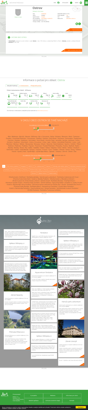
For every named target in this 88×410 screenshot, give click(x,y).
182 (67, 15)
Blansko (27, 136)
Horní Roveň (40, 140)
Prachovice (38, 146)
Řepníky (10, 148)
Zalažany (58, 151)
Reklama (52, 395)
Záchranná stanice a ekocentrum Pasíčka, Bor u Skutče (49, 184)
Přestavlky (59, 146)
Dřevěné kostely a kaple (35, 170)
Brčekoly (58, 136)
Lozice (74, 142)
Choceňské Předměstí (19, 138)
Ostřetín (73, 144)
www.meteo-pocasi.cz (42, 110)
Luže (78, 142)
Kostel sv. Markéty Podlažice (40, 179)
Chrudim (43, 17)
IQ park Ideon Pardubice (66, 186)
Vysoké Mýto (31, 151)
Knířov (77, 140)
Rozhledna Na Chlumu (74, 184)
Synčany (32, 150)
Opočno (67, 144)
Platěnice (11, 146)
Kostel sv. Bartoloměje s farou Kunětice (19, 184)
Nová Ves (49, 144)
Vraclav (14, 151)
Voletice (78, 150)
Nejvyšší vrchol (65, 170)
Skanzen (48, 166)
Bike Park (74, 170)
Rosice (22, 148)
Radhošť (71, 146)
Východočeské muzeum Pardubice (67, 188)
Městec (22, 144)
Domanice (61, 138)
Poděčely (25, 146)
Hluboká (17, 140)
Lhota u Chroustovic (35, 142)
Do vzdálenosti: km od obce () (37, 155)
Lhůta (44, 142)
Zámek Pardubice (50, 188)
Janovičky (58, 140)
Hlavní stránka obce (77, 30)
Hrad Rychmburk (69, 181)
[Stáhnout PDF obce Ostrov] (77, 24)
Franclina (10, 140)
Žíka (75, 151)
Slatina (48, 148)
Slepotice (54, 148)
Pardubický (43, 13)
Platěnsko (18, 146)
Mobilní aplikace (33, 400)
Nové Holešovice (58, 144)
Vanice (68, 150)
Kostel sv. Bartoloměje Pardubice (19, 188)
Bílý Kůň (21, 136)
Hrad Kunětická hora (37, 188)
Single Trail (81, 170)
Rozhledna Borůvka (57, 181)
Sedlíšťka (36, 148)
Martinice (9, 144)
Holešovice (24, 140)
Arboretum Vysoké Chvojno (14, 183)
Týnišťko (55, 150)
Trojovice (38, 150)
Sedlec (30, 148)
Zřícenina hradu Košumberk (22, 179)
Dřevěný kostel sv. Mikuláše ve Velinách (62, 179)
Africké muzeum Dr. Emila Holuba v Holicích (26, 181)
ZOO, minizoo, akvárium (13, 166)
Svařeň (17, 150)
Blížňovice (34, 136)
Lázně (58, 170)
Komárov (10, 142)
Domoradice (69, 138)
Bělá (9, 136)
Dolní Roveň (53, 138)
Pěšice (79, 144)
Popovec (31, 146)
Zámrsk (64, 151)
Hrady (13, 170)
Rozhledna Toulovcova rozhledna (50, 190)
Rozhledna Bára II (35, 186)
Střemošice (10, 150)
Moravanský (29, 144)
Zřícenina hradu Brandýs (21, 186)
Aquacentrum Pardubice (49, 186)
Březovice (65, 136)
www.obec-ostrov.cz (70, 18)
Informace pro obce (72, 395)
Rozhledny (6, 170)
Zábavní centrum (42, 173)
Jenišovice (71, 140)
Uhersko (61, 150)
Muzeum (34, 173)
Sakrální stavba (52, 173)
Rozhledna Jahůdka (33, 177)
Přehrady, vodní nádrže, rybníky (60, 166)
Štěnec (64, 148)
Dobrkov (45, 138)
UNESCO (30, 166)
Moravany (37, 144)
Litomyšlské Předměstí (64, 142)
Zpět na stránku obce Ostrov (75, 50)
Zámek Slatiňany (46, 183)
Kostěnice (17, 142)
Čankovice (76, 136)
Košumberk (24, 142)
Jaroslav (65, 140)
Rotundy (46, 170)
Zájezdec (52, 151)
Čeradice (8, 138)
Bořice (52, 136)
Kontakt (72, 400)
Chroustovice (31, 138)
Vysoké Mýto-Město (42, 151)
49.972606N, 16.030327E (46, 18)
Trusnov (44, 150)
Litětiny (54, 142)
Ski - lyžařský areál (39, 166)
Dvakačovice (77, 138)
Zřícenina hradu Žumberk (32, 183)
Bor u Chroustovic (43, 136)
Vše (4, 166)
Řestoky (16, 148)
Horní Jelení (32, 140)
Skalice (42, 148)
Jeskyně (52, 170)
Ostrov (37, 8)
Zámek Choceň (45, 181)
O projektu (33, 395)
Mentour (16, 144)
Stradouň (76, 148)
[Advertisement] (44, 67)
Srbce (59, 148)
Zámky (18, 170)
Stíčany (70, 148)
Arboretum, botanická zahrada (77, 166)
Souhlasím (81, 407)
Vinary (73, 150)
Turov (50, 150)
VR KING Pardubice (33, 190)
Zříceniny (25, 170)
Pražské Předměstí (49, 146)
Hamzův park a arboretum (48, 177)
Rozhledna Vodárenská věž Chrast (67, 177)
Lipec (48, 142)
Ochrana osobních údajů (53, 400)
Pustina (65, 146)
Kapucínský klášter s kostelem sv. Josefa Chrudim (67, 183)
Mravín (43, 144)
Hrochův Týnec (50, 140)
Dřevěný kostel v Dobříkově (17, 177)
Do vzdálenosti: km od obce (38, 125)
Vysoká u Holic (21, 151)
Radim (77, 146)
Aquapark (23, 166)
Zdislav (70, 151)
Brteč (70, 136)
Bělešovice (15, 136)
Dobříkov (39, 138)
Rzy (26, 148)
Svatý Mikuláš (24, 150)
